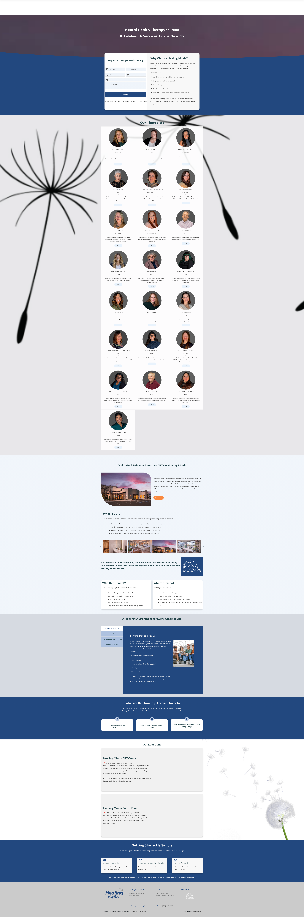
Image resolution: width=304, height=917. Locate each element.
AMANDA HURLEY (152, 146)
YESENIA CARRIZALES (118, 430)
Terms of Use (143, 911)
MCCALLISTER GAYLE (186, 348)
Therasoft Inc (197, 911)
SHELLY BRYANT (152, 389)
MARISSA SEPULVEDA (152, 348)
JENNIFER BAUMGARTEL (186, 269)
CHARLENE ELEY (118, 187)
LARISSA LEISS (186, 308)
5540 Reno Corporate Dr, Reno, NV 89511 (118, 763)
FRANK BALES (186, 228)
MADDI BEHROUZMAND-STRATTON (118, 348)
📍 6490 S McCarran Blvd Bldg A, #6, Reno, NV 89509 (121, 813)
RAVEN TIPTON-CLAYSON (118, 389)
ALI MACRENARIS (118, 146)
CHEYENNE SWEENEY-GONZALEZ (152, 187)
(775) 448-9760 (141, 101)
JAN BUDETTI (152, 269)
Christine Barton (186, 187)
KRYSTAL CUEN (152, 308)
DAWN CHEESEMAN (152, 228)
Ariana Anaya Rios (186, 146)
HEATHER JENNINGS (118, 269)
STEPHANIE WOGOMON (186, 389)
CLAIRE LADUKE (118, 228)
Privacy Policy (134, 911)
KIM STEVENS (118, 308)
